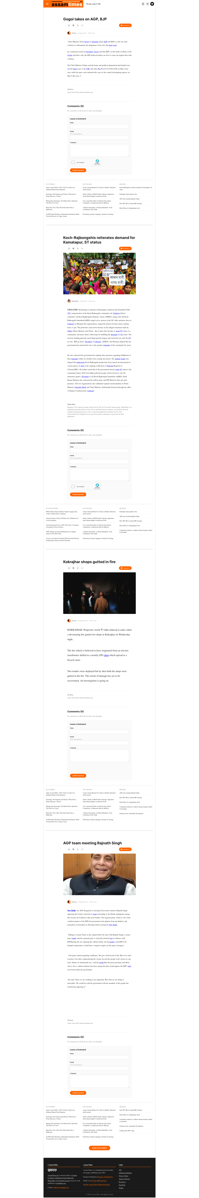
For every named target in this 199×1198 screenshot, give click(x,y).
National (110, 365)
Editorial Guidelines (125, 1173)
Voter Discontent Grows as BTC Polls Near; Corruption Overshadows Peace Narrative (62, 526)
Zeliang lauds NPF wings (127, 1131)
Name (72, 122)
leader (123, 358)
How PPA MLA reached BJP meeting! (131, 203)
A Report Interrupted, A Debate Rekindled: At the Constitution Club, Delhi (97, 209)
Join (120, 1170)
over (111, 938)
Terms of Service (124, 1179)
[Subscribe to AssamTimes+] (152, 4)
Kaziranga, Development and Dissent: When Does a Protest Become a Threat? (61, 195)
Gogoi (86, 41)
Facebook (103, 1181)
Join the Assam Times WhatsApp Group (96, 1184)
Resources (122, 1182)
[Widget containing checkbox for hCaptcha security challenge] (85, 162)
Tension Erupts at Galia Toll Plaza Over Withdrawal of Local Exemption (62, 519)
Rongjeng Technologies (105, 1177)
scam (115, 45)
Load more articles (99, 1148)
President (88, 341)
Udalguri (116, 313)
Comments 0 (126, 25)
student (117, 358)
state (82, 365)
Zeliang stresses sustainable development (131, 813)
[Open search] (147, 4)
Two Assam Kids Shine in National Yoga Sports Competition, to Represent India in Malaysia (97, 202)
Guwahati (89, 51)
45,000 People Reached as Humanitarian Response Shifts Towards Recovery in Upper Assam (62, 215)
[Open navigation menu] (47, 3)
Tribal (69, 331)
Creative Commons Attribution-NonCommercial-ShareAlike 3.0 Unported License (62, 1178)
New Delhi (71, 910)
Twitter (94, 1181)
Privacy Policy (123, 1176)
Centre (69, 55)
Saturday (95, 41)
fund (110, 45)
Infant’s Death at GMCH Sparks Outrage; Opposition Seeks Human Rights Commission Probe (98, 195)
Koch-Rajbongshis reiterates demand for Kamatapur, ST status (136, 188)
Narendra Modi (80, 387)
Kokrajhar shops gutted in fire (128, 194)
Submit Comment (78, 170)
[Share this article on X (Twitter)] (77, 25)
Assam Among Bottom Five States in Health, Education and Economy (99, 188)
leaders (112, 941)
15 (68, 68)
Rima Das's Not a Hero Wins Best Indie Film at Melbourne (60, 209)
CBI (87, 68)
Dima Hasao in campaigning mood (130, 208)
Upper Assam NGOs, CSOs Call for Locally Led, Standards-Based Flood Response (60, 188)
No (99, 68)
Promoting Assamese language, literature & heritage (98, 214)
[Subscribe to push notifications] (143, 4)
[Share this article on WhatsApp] (69, 25)
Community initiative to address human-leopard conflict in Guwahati (136, 531)
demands (114, 334)
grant (118, 331)
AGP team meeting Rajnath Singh (129, 199)
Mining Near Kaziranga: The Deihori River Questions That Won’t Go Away (62, 202)
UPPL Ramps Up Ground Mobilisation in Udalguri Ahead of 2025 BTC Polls (61, 533)
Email (76, 132)
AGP (105, 41)
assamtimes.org (61, 1183)
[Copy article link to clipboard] (82, 25)
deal (129, 966)
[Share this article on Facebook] (73, 25)
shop (106, 655)
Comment (73, 142)
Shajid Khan (75, 301)
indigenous (81, 362)
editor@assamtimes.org (61, 1187)
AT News (74, 33)
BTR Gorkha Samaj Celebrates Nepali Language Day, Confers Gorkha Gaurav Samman (62, 513)
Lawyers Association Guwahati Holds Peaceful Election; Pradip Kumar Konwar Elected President (62, 539)
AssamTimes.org (53, 1175)
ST (69, 313)
